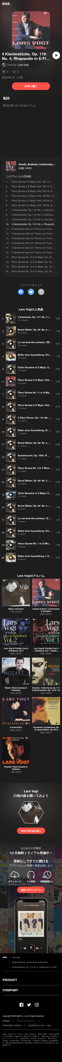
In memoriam (16, 727)
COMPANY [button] (10, 990)
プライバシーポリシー (26, 1020)
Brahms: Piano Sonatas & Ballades (16, 767)
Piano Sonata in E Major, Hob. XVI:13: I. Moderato (37, 181)
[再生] (56, 55)
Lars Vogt (23, 65)
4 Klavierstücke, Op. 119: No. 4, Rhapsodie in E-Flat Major (35, 967)
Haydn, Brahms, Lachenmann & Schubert (46, 610)
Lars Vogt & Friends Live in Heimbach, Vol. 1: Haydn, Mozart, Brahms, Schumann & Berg (46, 652)
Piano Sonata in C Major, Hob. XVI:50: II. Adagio (36, 200)
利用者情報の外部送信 (12, 1025)
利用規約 (6, 1020)
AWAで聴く (31, 86)
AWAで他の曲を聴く (31, 830)
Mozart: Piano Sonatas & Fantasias (16, 689)
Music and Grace (16, 608)
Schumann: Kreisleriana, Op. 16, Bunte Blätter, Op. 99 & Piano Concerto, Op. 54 (46, 729)
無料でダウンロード (31, 889)
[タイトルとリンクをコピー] (41, 292)
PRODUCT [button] (10, 980)
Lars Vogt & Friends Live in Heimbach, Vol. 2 (16, 649)
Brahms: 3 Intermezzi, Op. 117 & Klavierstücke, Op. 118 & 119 (46, 689)
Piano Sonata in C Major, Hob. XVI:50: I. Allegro (35, 195)
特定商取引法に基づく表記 (39, 1025)
